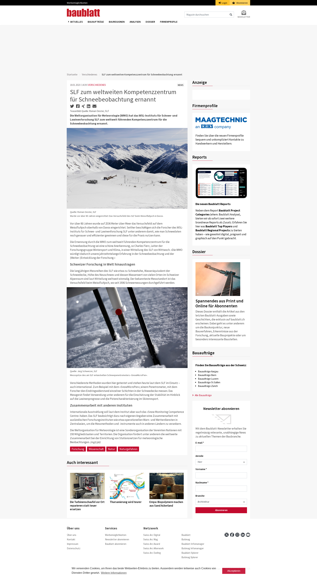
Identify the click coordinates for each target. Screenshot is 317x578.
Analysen (135, 21)
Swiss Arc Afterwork (153, 548)
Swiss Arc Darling (152, 552)
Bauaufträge (96, 21)
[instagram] (237, 535)
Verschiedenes (89, 74)
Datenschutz (73, 548)
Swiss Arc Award (151, 543)
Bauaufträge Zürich (208, 386)
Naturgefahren (128, 449)
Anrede (199, 455)
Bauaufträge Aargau (208, 371)
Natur (111, 449)
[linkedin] (243, 535)
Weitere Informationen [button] (114, 572)
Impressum (72, 543)
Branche (199, 495)
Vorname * (201, 469)
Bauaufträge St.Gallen (209, 382)
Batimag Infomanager (192, 548)
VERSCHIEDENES (97, 84)
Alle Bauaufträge (203, 395)
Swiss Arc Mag (150, 539)
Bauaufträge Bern (207, 375)
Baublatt (186, 535)
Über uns (71, 535)
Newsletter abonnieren (117, 539)
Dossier (150, 21)
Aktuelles (76, 21)
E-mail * (199, 442)
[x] (227, 535)
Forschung (78, 449)
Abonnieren (242, 2)
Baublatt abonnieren (115, 543)
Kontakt (71, 539)
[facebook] (232, 535)
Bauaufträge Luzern (208, 378)
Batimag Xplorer (189, 557)
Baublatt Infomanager (192, 543)
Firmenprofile (168, 21)
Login (224, 2)
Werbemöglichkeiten (77, 2)
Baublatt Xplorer (189, 552)
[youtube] (248, 535)
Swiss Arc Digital (151, 535)
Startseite (72, 74)
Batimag (185, 539)
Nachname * (202, 482)
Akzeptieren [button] (233, 570)
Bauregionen (117, 21)
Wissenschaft (96, 449)
